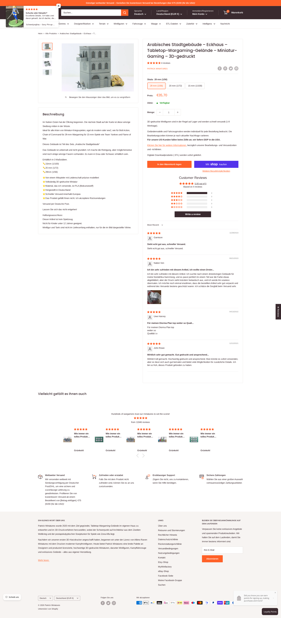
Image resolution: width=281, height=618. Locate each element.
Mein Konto (198, 14)
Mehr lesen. (43, 560)
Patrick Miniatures (157, 69)
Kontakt (161, 557)
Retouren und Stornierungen (171, 530)
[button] (154, 63)
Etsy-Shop (163, 562)
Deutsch (43, 598)
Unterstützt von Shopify (48, 609)
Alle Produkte (51, 33)
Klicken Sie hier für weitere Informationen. (167, 145)
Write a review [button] (193, 214)
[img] (154, 233)
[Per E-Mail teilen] (236, 68)
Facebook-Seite (165, 575)
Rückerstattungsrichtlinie (170, 544)
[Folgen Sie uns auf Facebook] (103, 603)
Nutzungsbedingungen (168, 553)
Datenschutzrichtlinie (168, 539)
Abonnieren (212, 558)
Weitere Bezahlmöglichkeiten (216, 171)
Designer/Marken (82, 23)
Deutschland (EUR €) (65, 598)
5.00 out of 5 (200, 183)
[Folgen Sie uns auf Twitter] (108, 603)
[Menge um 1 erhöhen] (178, 112)
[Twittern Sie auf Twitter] (231, 68)
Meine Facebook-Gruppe (170, 580)
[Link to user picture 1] (154, 297)
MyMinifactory (165, 566)
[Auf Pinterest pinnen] (225, 68)
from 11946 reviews (140, 422)
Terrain (102, 23)
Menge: (151, 112)
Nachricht (225, 23)
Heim (40, 33)
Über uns (162, 525)
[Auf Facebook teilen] (220, 68)
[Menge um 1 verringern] (160, 112)
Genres (62, 23)
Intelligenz (207, 23)
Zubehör (190, 23)
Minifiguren (119, 23)
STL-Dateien (172, 23)
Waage (154, 23)
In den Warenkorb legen (169, 164)
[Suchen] (124, 12)
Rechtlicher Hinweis (167, 535)
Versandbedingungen (168, 548)
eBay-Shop (163, 571)
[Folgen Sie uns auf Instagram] (114, 603)
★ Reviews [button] (278, 311)
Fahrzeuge (137, 23)
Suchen (161, 585)
